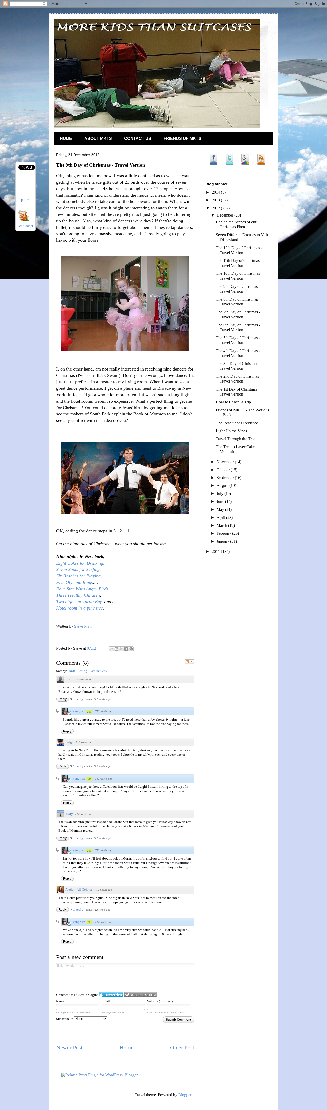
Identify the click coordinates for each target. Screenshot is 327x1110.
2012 (216, 208)
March (222, 525)
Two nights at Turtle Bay (79, 601)
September (226, 477)
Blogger (184, 1095)
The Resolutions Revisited (237, 423)
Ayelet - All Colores (78, 889)
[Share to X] (121, 648)
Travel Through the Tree (235, 439)
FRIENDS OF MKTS (182, 138)
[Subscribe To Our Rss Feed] (23, 220)
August (223, 485)
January (223, 541)
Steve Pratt (82, 626)
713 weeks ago (82, 679)
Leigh (69, 742)
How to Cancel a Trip (233, 402)
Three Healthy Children (78, 595)
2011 (216, 551)
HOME (66, 138)
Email (106, 1001)
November (226, 462)
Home (126, 1047)
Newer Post (69, 1047)
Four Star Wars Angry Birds (82, 588)
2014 (216, 192)
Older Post (182, 1047)
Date (72, 671)
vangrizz (79, 711)
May (221, 509)
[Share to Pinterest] (131, 648)
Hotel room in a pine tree (79, 608)
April (221, 517)
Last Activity (98, 671)
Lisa (68, 679)
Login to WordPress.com (140, 994)
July (220, 493)
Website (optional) (160, 1001)
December (225, 215)
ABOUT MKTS (98, 138)
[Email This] (111, 648)
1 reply (78, 699)
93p (89, 711)
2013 (216, 200)
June (221, 501)
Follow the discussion (189, 661)
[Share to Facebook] (126, 648)
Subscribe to (65, 1019)
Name (60, 1001)
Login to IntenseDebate (111, 994)
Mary (69, 814)
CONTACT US (137, 138)
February (224, 533)
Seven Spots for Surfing (78, 569)
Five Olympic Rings (74, 582)
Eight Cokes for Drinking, (80, 563)
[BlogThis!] (116, 648)
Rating (82, 671)
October (224, 470)
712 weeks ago (103, 711)
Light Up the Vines (231, 431)
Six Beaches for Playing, (79, 575)
